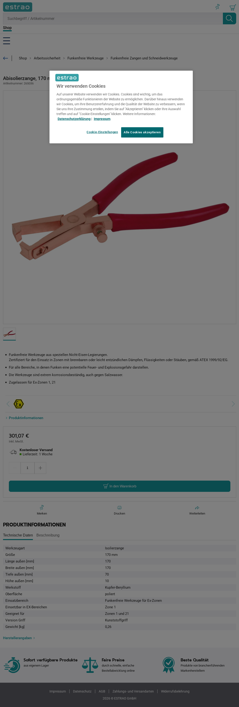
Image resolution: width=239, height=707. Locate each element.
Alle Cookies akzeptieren (142, 132)
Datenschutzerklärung (74, 119)
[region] (121, 107)
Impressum (102, 119)
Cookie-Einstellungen (102, 132)
